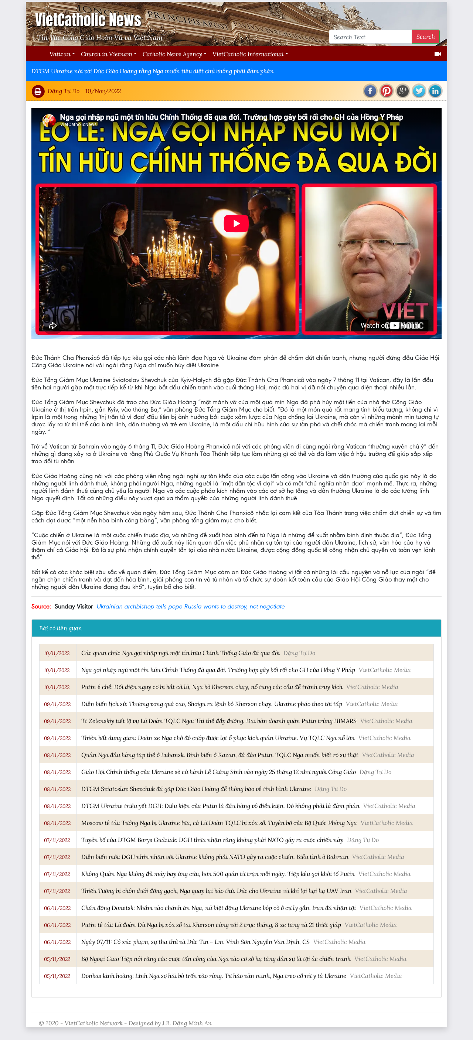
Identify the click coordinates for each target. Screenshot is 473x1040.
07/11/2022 (57, 840)
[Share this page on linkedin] (435, 90)
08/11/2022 (57, 755)
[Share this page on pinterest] (386, 90)
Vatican (60, 54)
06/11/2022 (57, 908)
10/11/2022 (56, 653)
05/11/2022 (57, 959)
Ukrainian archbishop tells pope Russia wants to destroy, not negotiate (190, 606)
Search (425, 36)
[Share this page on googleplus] (402, 90)
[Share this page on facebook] (370, 90)
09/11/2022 (57, 704)
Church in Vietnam (106, 54)
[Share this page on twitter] (419, 90)
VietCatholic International (248, 54)
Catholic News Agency (172, 54)
